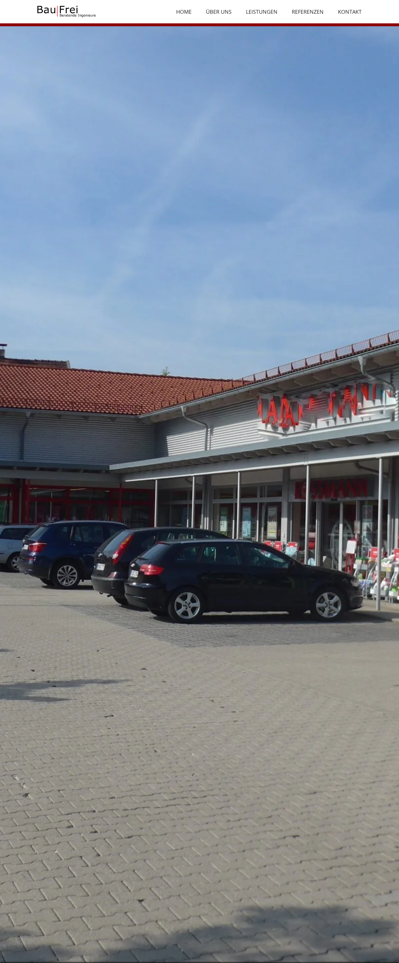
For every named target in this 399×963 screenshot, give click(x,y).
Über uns (219, 11)
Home (184, 11)
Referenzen (308, 11)
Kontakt (350, 11)
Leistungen (261, 11)
